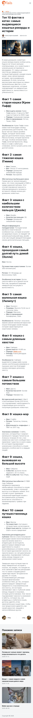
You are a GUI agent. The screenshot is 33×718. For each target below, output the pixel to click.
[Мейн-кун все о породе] (16, 695)
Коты (3, 37)
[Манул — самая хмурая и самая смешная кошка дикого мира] (16, 668)
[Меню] (30, 3)
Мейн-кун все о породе (10, 706)
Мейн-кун (17, 351)
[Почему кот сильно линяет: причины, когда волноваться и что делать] (16, 641)
